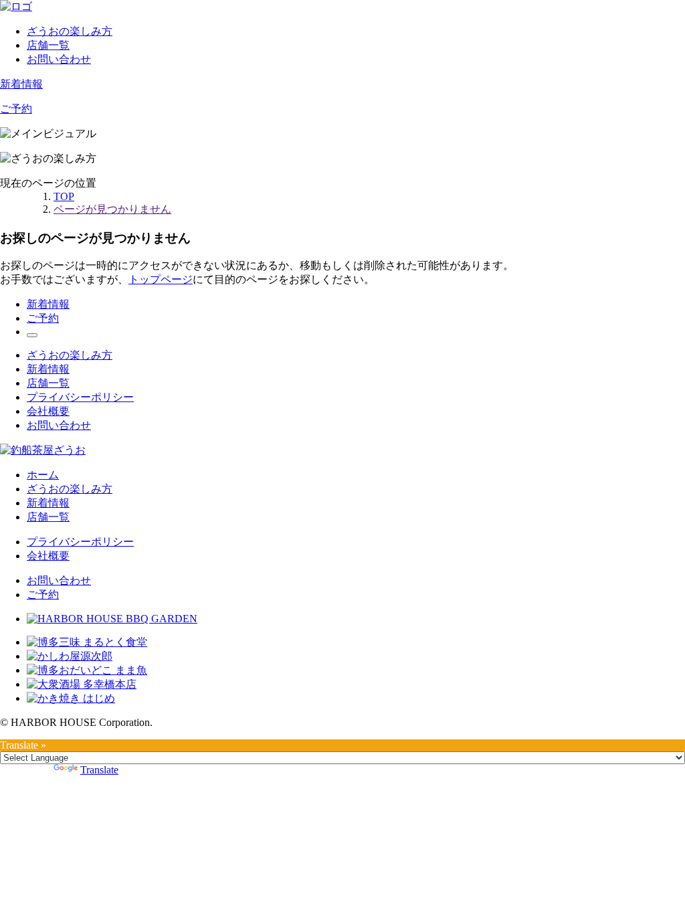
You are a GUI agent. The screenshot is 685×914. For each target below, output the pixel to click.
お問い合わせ (59, 59)
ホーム (43, 474)
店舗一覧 (48, 45)
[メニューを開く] (32, 335)
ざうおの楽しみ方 (69, 31)
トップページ (160, 279)
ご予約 (16, 108)
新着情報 (21, 84)
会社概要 (48, 411)
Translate (99, 769)
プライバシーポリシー (80, 397)
